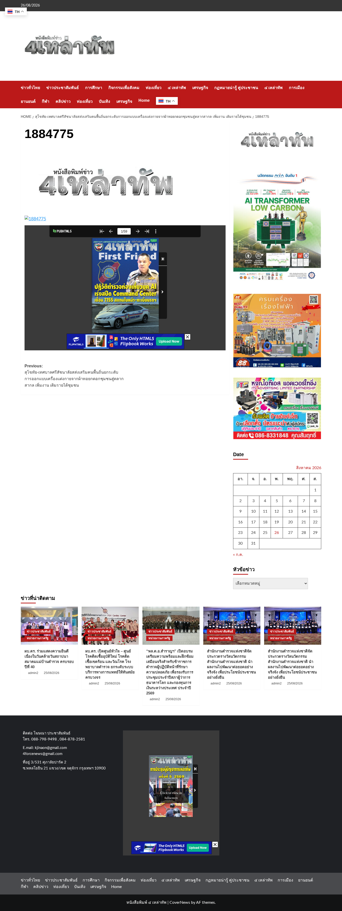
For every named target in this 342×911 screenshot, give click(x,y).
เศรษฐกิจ (200, 88)
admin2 (33, 673)
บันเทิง (104, 101)
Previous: (74, 375)
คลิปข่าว (63, 101)
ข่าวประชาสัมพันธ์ (62, 88)
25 (265, 533)
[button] (318, 94)
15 (315, 511)
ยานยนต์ (28, 101)
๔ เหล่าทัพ (177, 88)
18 (265, 522)
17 (253, 522)
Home (144, 100)
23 (240, 533)
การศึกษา (93, 88)
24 (253, 533)
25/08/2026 (51, 673)
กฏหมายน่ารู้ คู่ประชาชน (236, 88)
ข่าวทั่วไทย (30, 88)
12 (276, 511)
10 (253, 511)
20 (290, 522)
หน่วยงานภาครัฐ (38, 638)
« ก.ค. (238, 555)
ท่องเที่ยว (153, 88)
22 (315, 522)
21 (303, 522)
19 (276, 522)
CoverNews (179, 902)
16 (240, 522)
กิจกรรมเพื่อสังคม (123, 88)
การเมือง (296, 88)
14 (303, 511)
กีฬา (45, 101)
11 (265, 511)
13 (290, 511)
